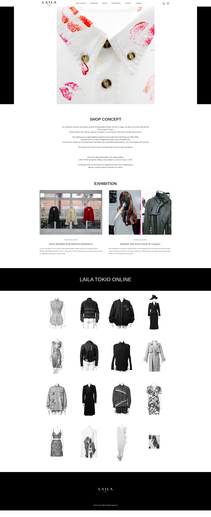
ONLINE (104, 3)
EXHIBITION (94, 3)
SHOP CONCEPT (80, 3)
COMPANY (139, 3)
